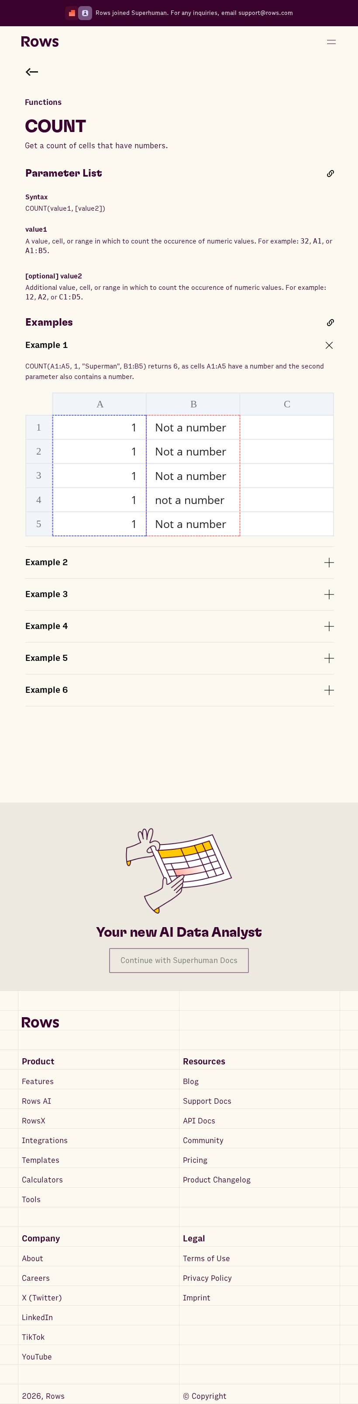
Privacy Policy (207, 1278)
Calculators (42, 1180)
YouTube (37, 1357)
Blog (191, 1081)
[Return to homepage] (40, 42)
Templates (40, 1160)
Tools (31, 1199)
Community (203, 1140)
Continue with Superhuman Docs (179, 960)
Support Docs (207, 1101)
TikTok (33, 1337)
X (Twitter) (42, 1298)
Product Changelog (217, 1180)
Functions (43, 102)
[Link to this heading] (330, 173)
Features (38, 1081)
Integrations (45, 1140)
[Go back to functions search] (31, 71)
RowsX (33, 1121)
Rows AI (36, 1101)
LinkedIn (37, 1317)
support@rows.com (265, 13)
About (32, 1258)
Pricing (195, 1160)
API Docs (199, 1121)
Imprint (196, 1298)
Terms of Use (206, 1258)
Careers (36, 1278)
